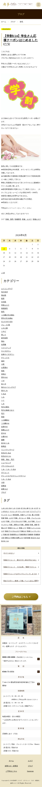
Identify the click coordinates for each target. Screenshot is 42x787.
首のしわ (4, 390)
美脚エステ (5, 430)
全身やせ (4, 427)
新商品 (3, 446)
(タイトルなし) (8, 553)
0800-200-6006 (17, 659)
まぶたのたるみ (7, 321)
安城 (2, 518)
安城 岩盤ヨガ (14, 525)
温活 (2, 361)
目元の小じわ (6, 456)
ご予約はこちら (11, 771)
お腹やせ (4, 436)
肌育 (2, 298)
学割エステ (5, 305)
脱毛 (2, 312)
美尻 (2, 371)
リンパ (10, 515)
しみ (2, 404)
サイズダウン (6, 351)
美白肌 (3, 295)
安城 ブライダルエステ (14, 521)
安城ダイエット (13, 528)
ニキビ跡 (4, 328)
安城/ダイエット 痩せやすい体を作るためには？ (21, 560)
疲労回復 (27, 538)
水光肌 (3, 302)
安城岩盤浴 (23, 534)
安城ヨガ (23, 531)
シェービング (6, 463)
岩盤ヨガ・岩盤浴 (11, 766)
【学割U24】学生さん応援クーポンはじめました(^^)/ (21, 40)
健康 (2, 440)
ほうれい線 (24, 508)
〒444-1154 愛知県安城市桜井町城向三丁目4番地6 (18, 683)
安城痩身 (30, 534)
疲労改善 (4, 338)
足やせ (3, 433)
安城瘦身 (37, 534)
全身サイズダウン (7, 354)
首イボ (3, 384)
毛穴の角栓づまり (7, 410)
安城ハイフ (22, 528)
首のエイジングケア (8, 387)
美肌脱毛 (4, 308)
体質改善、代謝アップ (20, 515)
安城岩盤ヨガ (14, 534)
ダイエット (5, 473)
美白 (2, 341)
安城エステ (37, 219)
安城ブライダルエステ (12, 531)
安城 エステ (27, 219)
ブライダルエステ (7, 466)
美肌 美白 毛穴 (7, 459)
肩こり (3, 335)
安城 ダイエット (20, 518)
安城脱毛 (17, 219)
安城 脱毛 (9, 219)
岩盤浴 (3, 486)
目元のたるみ (6, 453)
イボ (2, 381)
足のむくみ (5, 443)
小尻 (2, 364)
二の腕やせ (5, 423)
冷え (29, 515)
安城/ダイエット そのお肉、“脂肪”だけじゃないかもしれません (21, 567)
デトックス (5, 358)
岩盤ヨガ (4, 489)
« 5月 (3, 273)
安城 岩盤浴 (24, 525)
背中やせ (4, 377)
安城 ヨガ (27, 521)
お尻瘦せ (4, 367)
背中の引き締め (7, 318)
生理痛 (3, 344)
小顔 (2, 482)
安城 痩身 (33, 525)
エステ (36, 508)
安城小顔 (6, 534)
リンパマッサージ (7, 450)
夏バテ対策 (35, 515)
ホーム (3, 22)
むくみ (31, 508)
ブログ (12, 22)
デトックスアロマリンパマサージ (13, 476)
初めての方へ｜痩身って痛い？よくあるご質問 (20, 581)
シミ (2, 400)
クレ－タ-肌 (5, 325)
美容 (2, 417)
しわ (2, 397)
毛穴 (2, 413)
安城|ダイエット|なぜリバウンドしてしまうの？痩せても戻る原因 (21, 574)
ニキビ (3, 331)
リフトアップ (6, 348)
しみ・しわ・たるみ (8, 469)
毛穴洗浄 (4, 292)
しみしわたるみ (6, 508)
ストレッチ (14, 511)
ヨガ (27, 511)
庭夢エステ (20, 538)
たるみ (3, 394)
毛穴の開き (5, 407)
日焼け (3, 374)
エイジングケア (7, 289)
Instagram (30, 771)
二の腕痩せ (5, 420)
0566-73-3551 (8, 672)
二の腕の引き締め (7, 315)
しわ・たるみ (6, 479)
